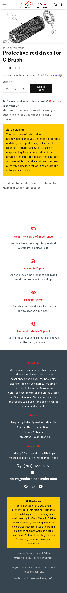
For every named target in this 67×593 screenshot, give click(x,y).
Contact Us (23, 427)
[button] (4, 4)
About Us (50, 422)
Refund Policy (42, 553)
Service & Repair (33, 432)
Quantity (7, 81)
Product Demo (41, 427)
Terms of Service (43, 557)
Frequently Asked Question (27, 422)
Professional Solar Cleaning (33, 436)
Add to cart (41, 88)
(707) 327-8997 (36, 466)
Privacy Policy (24, 553)
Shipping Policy (22, 557)
